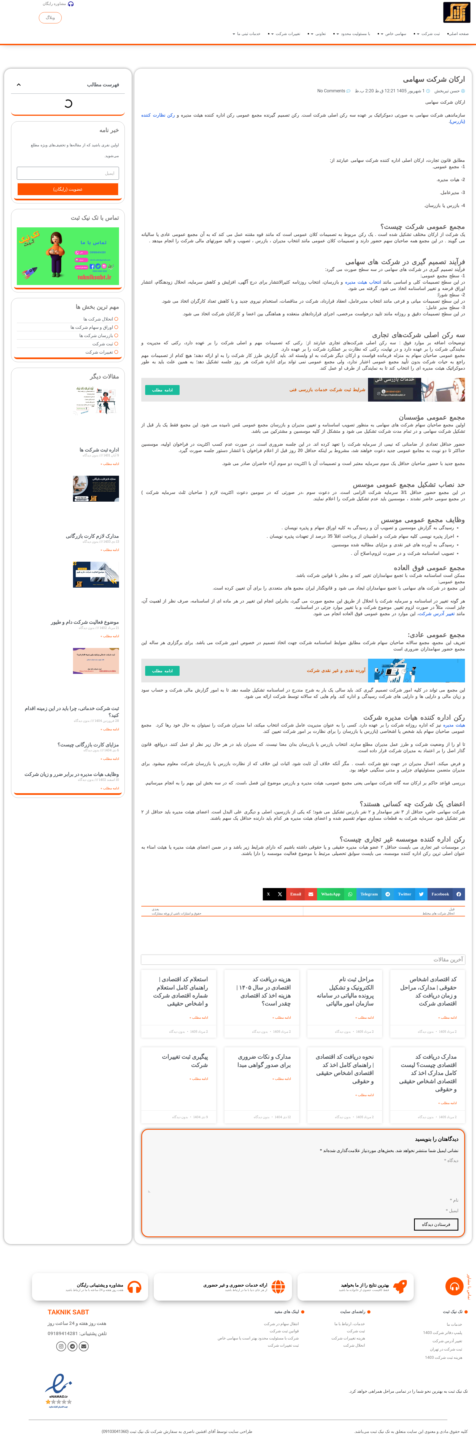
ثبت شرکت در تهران (446, 1349)
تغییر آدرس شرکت (437, 613)
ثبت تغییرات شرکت (283, 1345)
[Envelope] (84, 1346)
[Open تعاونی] (312, 34)
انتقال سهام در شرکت (281, 1324)
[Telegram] (72, 1346)
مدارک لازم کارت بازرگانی (92, 536)
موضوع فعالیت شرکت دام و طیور (85, 622)
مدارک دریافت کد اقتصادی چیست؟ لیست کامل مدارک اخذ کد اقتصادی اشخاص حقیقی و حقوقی (428, 1073)
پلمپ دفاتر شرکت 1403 (442, 1332)
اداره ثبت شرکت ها (99, 450)
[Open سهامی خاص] (382, 34)
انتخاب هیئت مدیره (363, 282)
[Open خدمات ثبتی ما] (234, 34)
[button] (446, 894)
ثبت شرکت (356, 1331)
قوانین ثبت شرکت (284, 1331)
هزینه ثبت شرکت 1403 (443, 1357)
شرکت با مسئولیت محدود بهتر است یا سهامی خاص (258, 1338)
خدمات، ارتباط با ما (349, 1324)
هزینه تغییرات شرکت (348, 1338)
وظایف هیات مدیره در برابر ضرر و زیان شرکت (72, 774)
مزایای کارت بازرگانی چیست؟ (88, 744)
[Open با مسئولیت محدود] (338, 34)
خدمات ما (454, 1324)
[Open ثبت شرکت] (418, 34)
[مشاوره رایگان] (71, 4)
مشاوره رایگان (54, 3)
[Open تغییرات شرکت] (272, 34)
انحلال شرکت (354, 1345)
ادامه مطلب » (447, 1017)
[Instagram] (61, 1346)
